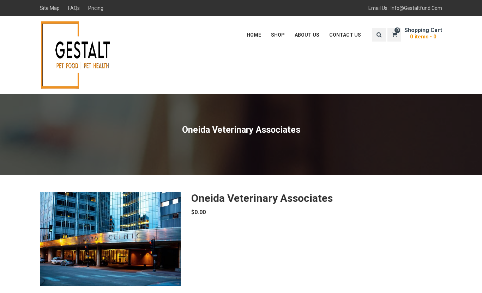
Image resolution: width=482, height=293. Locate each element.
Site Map (50, 8)
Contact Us (345, 35)
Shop (278, 35)
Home (254, 35)
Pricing (95, 8)
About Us (307, 35)
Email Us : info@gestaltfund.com (405, 8)
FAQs (74, 8)
